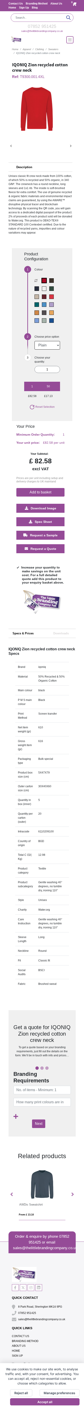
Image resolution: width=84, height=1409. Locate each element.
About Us (56, 3)
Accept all (44, 1402)
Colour (38, 269)
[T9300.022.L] (37, 320)
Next (38, 1124)
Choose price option (46, 336)
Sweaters (53, 49)
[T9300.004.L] (45, 288)
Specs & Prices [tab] (23, 633)
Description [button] (24, 167)
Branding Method (37, 3)
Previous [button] (12, 1194)
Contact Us (16, 3)
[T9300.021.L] (52, 312)
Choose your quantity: (42, 359)
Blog (35, 7)
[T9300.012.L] (37, 312)
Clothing (39, 49)
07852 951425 (42, 26)
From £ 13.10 (26, 1214)
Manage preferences (59, 1393)
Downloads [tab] (61, 633)
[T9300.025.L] (52, 320)
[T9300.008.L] (52, 296)
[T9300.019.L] (45, 312)
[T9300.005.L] (52, 288)
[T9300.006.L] (37, 296)
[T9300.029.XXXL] (45, 280)
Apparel (27, 49)
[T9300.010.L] (45, 304)
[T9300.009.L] (37, 304)
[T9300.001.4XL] (52, 280)
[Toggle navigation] (69, 39)
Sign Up (24, 7)
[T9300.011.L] (52, 304)
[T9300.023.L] (45, 320)
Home (13, 7)
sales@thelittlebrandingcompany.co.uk (42, 31)
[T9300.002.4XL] (37, 288)
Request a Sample (43, 535)
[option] (42, 606)
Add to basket (40, 492)
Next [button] (72, 1194)
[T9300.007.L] (45, 296)
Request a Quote (43, 549)
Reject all (21, 1393)
